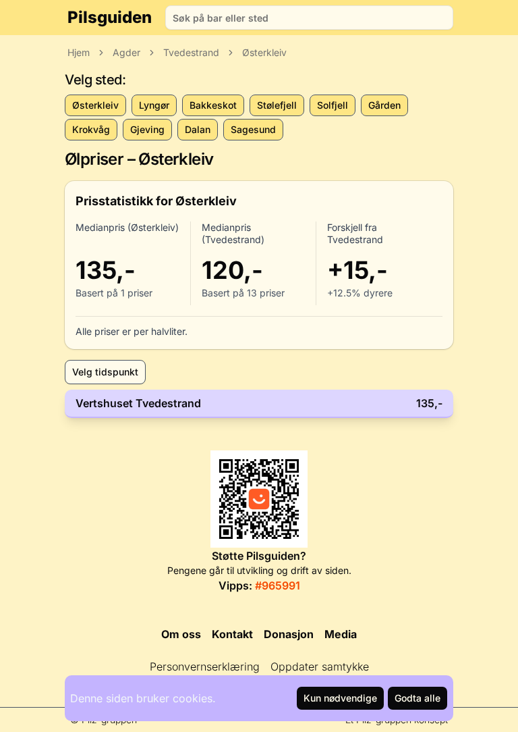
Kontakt (232, 634)
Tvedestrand (191, 52)
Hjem (78, 52)
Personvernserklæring (205, 666)
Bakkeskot (213, 105)
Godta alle (417, 698)
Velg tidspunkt (105, 371)
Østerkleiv (264, 52)
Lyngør (154, 105)
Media (340, 634)
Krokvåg (91, 129)
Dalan (197, 129)
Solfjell (332, 105)
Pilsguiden (109, 17)
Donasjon (289, 634)
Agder (126, 52)
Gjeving (147, 129)
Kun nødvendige (340, 698)
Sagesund (253, 129)
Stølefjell (277, 105)
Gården (384, 105)
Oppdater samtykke (319, 666)
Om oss (181, 634)
